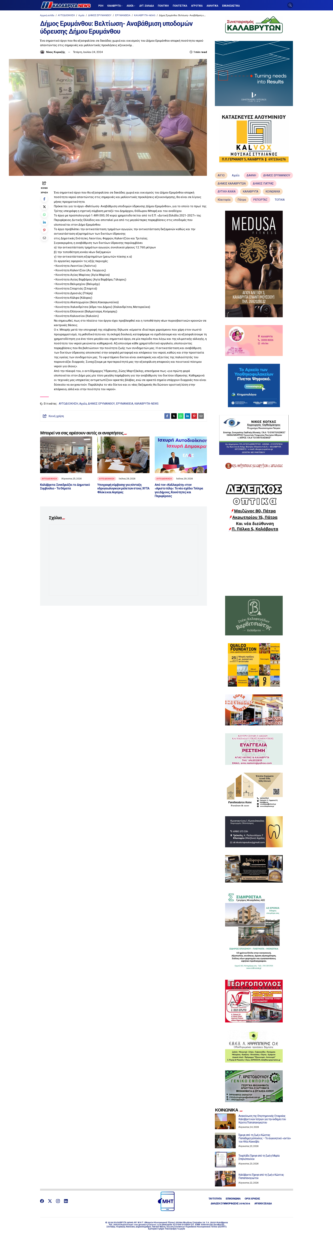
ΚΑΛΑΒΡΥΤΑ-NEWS (144, 15)
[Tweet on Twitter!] (44, 206)
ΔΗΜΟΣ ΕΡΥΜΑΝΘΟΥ (100, 15)
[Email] (44, 238)
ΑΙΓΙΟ (221, 175)
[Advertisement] (254, 563)
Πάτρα (242, 199)
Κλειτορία (224, 199)
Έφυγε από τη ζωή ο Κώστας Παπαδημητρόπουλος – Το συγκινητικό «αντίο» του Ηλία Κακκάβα (264, 1138)
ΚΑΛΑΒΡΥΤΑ (250, 191)
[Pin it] (44, 230)
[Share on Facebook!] (44, 199)
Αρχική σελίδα (47, 15)
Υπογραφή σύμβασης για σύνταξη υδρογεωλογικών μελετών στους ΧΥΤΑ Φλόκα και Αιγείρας (123, 488)
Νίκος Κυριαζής (55, 52)
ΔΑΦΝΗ (251, 175)
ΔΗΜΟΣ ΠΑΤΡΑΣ (263, 183)
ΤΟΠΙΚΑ (280, 199)
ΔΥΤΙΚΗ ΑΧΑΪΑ (227, 191)
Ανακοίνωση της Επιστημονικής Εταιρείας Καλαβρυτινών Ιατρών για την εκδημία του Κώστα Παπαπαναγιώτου (262, 1119)
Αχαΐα (81, 15)
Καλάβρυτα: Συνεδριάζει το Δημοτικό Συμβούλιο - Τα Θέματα (65, 486)
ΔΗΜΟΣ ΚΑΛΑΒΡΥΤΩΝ (232, 183)
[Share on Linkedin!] (44, 222)
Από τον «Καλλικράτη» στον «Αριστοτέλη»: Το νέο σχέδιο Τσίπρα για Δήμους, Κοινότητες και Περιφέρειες (179, 490)
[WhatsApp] (44, 214)
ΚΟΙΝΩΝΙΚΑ (273, 191)
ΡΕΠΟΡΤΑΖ (260, 199)
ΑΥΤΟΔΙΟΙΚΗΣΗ (66, 15)
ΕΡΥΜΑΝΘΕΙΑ (122, 15)
